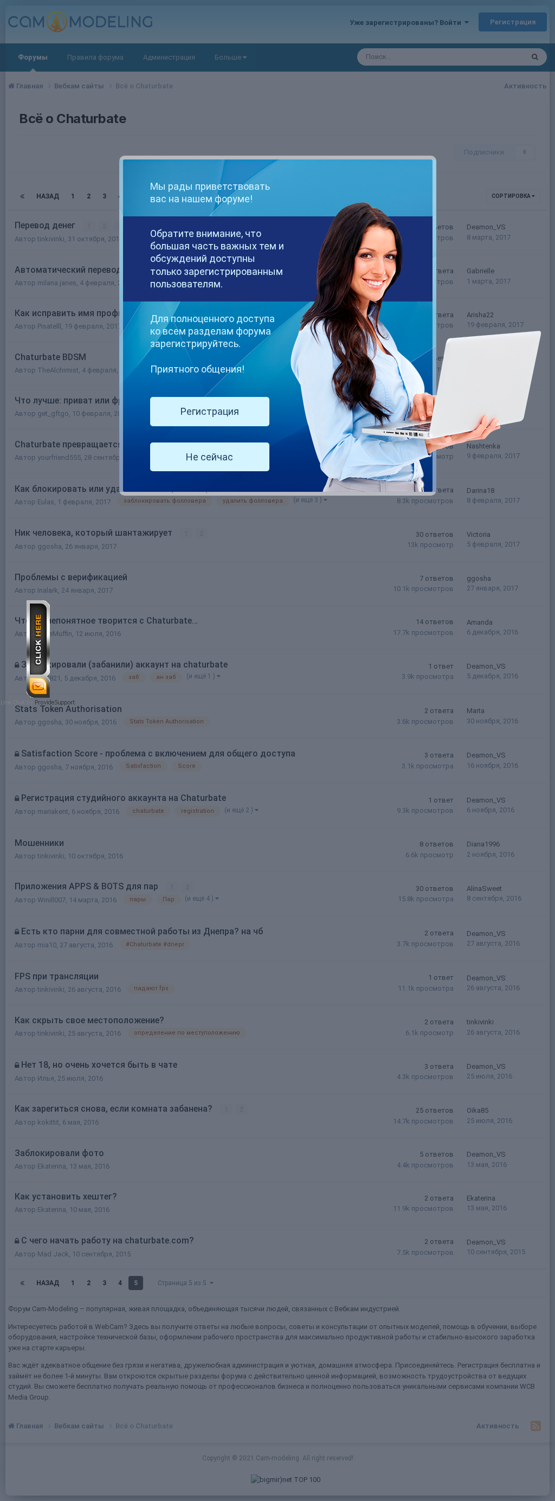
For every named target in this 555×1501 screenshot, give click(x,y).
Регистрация (209, 411)
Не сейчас (209, 457)
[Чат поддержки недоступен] (38, 649)
